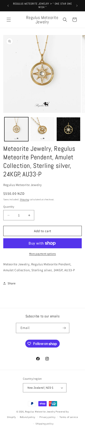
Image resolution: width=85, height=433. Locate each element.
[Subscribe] (64, 328)
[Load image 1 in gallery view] (16, 129)
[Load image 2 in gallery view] (42, 129)
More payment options (42, 253)
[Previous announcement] (8, 5)
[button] (9, 19)
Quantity (8, 207)
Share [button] (12, 283)
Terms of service (69, 417)
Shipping (24, 199)
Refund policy (27, 417)
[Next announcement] (77, 5)
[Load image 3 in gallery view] (68, 129)
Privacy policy (47, 417)
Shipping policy (45, 423)
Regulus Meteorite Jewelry (40, 411)
